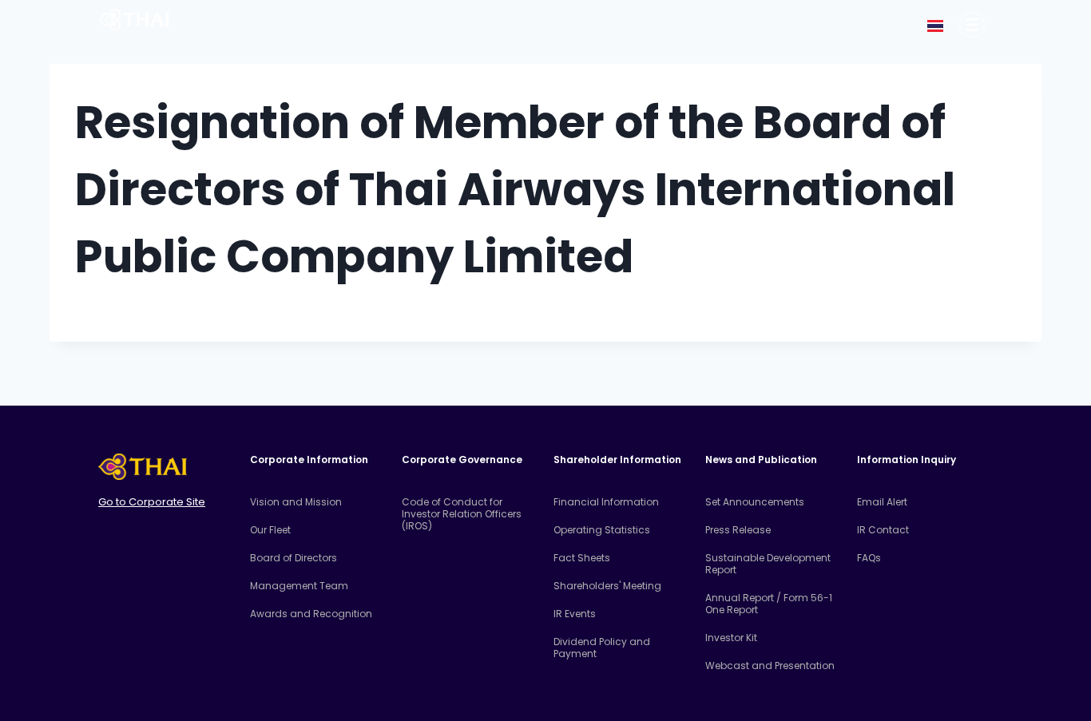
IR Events (574, 613)
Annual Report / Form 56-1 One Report (768, 603)
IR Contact (883, 530)
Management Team (299, 585)
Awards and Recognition (311, 613)
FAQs (869, 558)
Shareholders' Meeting (607, 585)
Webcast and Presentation (770, 665)
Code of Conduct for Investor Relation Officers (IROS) (462, 514)
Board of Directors (293, 558)
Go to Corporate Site (151, 501)
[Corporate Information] (972, 25)
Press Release (738, 530)
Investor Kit (731, 637)
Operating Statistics (601, 530)
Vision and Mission (296, 502)
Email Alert (882, 502)
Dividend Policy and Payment (601, 647)
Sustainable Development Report (768, 563)
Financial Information (606, 502)
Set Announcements (754, 502)
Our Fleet (270, 530)
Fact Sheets (581, 558)
